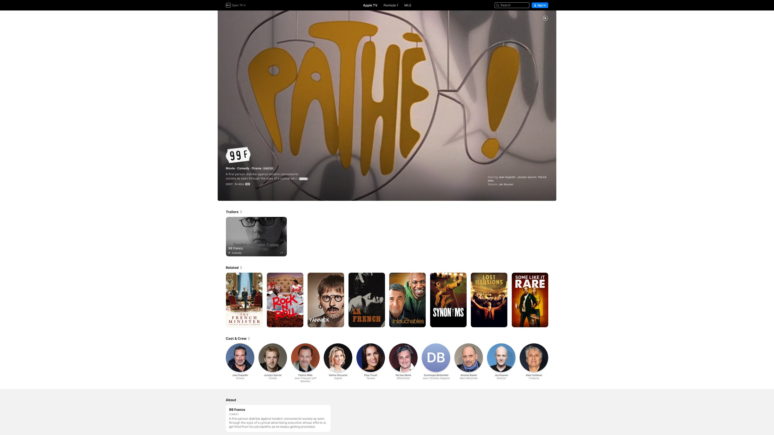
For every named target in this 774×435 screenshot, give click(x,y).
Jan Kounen (506, 184)
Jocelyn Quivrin (527, 177)
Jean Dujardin (507, 177)
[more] (281, 253)
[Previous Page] (222, 300)
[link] (234, 212)
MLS (407, 5)
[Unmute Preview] (545, 18)
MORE (303, 178)
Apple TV (370, 5)
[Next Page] (552, 300)
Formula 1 (391, 5)
